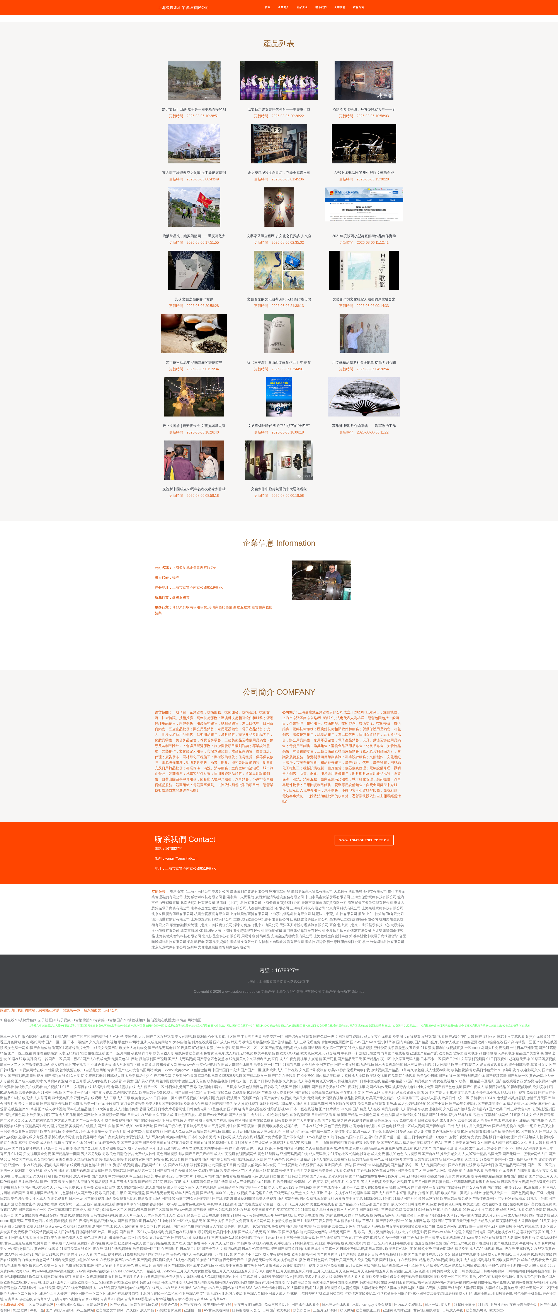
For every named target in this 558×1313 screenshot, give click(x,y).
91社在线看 (242, 1210)
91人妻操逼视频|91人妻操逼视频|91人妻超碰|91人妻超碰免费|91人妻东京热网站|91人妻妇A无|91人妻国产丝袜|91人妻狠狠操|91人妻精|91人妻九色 (400, 1288)
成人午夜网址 (54, 1170)
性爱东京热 (136, 1131)
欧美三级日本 (105, 1187)
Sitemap (358, 991)
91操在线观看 (78, 1215)
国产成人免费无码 (178, 1131)
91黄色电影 (387, 1126)
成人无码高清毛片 (142, 1148)
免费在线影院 (535, 1210)
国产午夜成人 (473, 1087)
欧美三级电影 (425, 1226)
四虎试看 (115, 1081)
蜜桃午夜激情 (459, 1137)
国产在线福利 (482, 1243)
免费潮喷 (239, 1092)
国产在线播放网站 (147, 1120)
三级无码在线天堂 (288, 1193)
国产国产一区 (251, 1070)
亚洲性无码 (499, 1304)
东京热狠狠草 (299, 1115)
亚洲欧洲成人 (272, 1070)
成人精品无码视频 (239, 1053)
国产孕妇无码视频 (457, 1243)
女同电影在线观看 (72, 1265)
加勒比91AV (85, 1260)
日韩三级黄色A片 (517, 1109)
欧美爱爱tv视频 (330, 1170)
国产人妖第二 (239, 1115)
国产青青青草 (327, 1254)
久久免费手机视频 (103, 1042)
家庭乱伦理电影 (206, 1076)
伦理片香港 (530, 1237)
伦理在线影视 (221, 1182)
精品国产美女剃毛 (530, 1053)
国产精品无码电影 (162, 1048)
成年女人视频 (448, 1042)
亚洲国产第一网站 (338, 1165)
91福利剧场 (206, 1098)
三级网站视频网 (41, 1232)
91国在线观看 (471, 1131)
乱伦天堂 (308, 1237)
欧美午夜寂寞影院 (111, 1137)
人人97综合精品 (474, 1154)
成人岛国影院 (155, 1187)
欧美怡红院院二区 (465, 1064)
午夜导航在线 (192, 1148)
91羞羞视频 (217, 1109)
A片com (467, 1237)
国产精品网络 (240, 1243)
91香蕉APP (60, 1037)
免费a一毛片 (527, 1126)
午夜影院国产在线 (53, 1215)
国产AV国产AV (361, 1042)
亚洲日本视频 (172, 1120)
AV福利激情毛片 (20, 1249)
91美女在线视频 (441, 1081)
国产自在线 (430, 1154)
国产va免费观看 (215, 1115)
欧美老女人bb (142, 1098)
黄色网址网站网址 (238, 1226)
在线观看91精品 (413, 1260)
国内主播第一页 (216, 1148)
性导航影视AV (278, 1109)
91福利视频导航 (519, 1087)
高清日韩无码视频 (207, 1131)
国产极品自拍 (292, 1232)
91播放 (300, 1260)
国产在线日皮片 (506, 1243)
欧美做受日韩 (427, 1076)
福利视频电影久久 (39, 1187)
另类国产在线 (22, 1159)
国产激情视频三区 (483, 1198)
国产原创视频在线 (471, 1076)
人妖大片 (401, 1232)
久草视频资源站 (56, 1081)
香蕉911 (58, 1048)
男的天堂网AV (480, 1126)
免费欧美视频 (208, 1170)
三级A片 (368, 1221)
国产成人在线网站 (29, 1081)
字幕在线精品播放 (489, 1176)
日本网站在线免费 (217, 1092)
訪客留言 (358, 7)
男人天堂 (275, 1187)
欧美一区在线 (94, 1104)
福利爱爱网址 (200, 1165)
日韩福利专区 (86, 1232)
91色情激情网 (200, 1070)
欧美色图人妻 (163, 1053)
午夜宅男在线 (72, 1143)
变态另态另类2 (288, 1210)
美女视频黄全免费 (37, 1154)
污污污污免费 (64, 1187)
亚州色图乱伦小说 (188, 1115)
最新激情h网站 (149, 1198)
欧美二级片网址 (344, 1226)
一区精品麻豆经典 (481, 1081)
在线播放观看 (473, 1170)
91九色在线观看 (449, 1210)
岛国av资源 (354, 1137)
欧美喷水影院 (542, 1087)
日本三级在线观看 (336, 1304)
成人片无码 (491, 1215)
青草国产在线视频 (395, 1053)
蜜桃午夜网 (540, 1170)
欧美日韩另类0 (150, 1092)
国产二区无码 (377, 1243)
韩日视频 (66, 1148)
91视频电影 (291, 1064)
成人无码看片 (319, 1154)
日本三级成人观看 (123, 1182)
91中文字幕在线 (462, 1092)
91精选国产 (423, 1148)
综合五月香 (77, 1081)
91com (518, 1187)
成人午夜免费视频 (293, 1059)
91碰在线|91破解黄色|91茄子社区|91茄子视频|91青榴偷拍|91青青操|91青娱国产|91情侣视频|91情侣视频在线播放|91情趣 (93, 1020)
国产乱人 (546, 1131)
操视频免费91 (348, 1081)
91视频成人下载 (250, 1159)
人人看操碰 (408, 1109)
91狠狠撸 (486, 1053)
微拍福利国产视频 (153, 1059)
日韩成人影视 (117, 1076)
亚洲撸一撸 (193, 1310)
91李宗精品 (309, 1210)
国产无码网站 (369, 1210)
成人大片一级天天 (133, 1215)
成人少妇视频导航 (412, 1104)
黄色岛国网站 (143, 1070)
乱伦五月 (352, 1210)
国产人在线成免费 (97, 1059)
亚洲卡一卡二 (349, 1187)
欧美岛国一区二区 (234, 1170)
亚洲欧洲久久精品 (70, 1304)
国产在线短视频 (328, 1237)
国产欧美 (496, 1109)
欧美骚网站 (435, 1221)
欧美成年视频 (437, 1260)
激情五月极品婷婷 (256, 1042)
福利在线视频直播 (450, 1048)
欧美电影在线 (495, 1170)
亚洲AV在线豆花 (526, 1226)
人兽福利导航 (528, 1221)
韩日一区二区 (10, 1064)
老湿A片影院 (338, 1176)
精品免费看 (390, 1109)
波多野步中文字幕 (349, 1198)
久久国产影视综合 (313, 1070)
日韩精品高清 (362, 1159)
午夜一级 (37, 1310)
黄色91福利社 (203, 1254)
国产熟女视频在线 (26, 1148)
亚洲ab (391, 1104)
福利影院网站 (170, 1081)
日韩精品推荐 (228, 1187)
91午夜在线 (94, 1249)
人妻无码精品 (68, 1053)
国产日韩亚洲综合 (390, 1221)
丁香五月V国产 (419, 1182)
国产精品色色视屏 (448, 1087)
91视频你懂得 (362, 1120)
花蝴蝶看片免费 (77, 1048)
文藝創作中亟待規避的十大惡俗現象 (279, 489)
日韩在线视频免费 (144, 1304)
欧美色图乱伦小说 (120, 1154)
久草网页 (472, 1159)
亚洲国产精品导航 (424, 1053)
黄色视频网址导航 (446, 1131)
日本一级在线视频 (304, 1109)
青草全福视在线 (254, 1109)
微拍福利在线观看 (36, 1037)
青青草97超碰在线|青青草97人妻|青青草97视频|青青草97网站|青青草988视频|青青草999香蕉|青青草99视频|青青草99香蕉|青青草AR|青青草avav (115, 1299)
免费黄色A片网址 (124, 1059)
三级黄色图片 (34, 1221)
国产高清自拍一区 (32, 1210)
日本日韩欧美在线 (47, 1237)
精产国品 (18, 1193)
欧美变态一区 (273, 1037)
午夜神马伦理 (529, 1243)
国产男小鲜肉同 (146, 1081)
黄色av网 (381, 1159)
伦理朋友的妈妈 (249, 1165)
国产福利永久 (485, 1037)
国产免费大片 (212, 1249)
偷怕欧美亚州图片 (335, 1042)
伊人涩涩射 (422, 1131)
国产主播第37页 (305, 1221)
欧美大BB (153, 1104)
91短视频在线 (541, 1254)
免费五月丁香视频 (357, 1170)
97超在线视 (262, 1226)
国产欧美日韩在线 (156, 1143)
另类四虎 (308, 1064)
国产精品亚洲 (443, 1148)
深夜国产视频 (280, 1249)
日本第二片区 (190, 1249)
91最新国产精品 (345, 1115)
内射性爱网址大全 (162, 1215)
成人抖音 (11, 1254)
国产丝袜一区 (517, 1076)
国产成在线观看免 (305, 1304)
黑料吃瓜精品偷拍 (81, 1109)
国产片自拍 (106, 1126)
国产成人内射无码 (227, 1042)
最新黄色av (118, 1237)
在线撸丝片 (16, 1109)
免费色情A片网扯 (94, 1165)
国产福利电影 (436, 1126)
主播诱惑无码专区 (258, 1260)
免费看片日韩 (367, 1254)
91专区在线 (93, 1143)
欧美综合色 (302, 1310)
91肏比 (167, 1226)
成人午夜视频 (224, 1154)
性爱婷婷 (547, 1137)
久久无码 (222, 1243)
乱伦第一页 (49, 1148)
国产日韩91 (451, 1059)
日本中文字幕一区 (325, 1249)
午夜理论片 (170, 1249)
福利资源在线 (70, 1070)
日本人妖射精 (538, 1143)
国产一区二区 (56, 1042)
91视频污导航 (537, 1198)
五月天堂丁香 (159, 1237)
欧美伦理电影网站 (208, 1087)
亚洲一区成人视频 (411, 1126)
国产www (435, 1232)
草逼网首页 (539, 1064)
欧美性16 (465, 1120)
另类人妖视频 (371, 1182)
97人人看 (85, 1254)
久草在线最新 (206, 1187)
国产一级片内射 (118, 1053)
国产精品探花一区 (404, 1165)
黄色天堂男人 (326, 1081)
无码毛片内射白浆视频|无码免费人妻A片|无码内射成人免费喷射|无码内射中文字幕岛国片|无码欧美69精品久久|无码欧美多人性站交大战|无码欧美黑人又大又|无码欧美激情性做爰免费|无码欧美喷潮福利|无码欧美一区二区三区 (295, 1277)
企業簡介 (283, 7)
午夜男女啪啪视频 (248, 1304)
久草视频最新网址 (112, 1115)
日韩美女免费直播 (239, 1221)
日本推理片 (184, 1176)
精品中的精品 (392, 1081)
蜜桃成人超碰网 (281, 1265)
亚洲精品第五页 (372, 1148)
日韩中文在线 (370, 1081)
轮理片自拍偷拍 (488, 1182)
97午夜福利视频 (352, 1087)
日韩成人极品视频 (514, 1215)
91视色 (474, 1115)
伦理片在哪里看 (519, 1170)
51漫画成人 (362, 1131)
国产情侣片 (69, 1254)
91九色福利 (64, 1193)
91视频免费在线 (72, 1249)
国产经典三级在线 (168, 1126)
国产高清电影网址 (243, 1148)
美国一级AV (72, 1059)
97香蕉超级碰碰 (384, 1170)
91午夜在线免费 (346, 1148)
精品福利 (94, 1210)
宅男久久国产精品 (197, 1198)
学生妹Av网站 (129, 1042)
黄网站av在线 (125, 1260)
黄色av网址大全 (541, 1076)
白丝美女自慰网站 (36, 1260)
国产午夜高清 (50, 1182)
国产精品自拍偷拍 (363, 1176)
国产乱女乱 (381, 1204)
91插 (466, 1210)
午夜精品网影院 (34, 1126)
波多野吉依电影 (404, 1087)
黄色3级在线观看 (427, 1310)
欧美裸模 (30, 1059)
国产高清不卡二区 (248, 1254)
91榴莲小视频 (51, 1092)
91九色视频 (365, 1064)
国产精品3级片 (426, 1042)
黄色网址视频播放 (170, 1154)
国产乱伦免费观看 (101, 1204)
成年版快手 (467, 1226)
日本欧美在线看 (306, 1215)
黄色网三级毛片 (96, 1237)
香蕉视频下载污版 (163, 1204)
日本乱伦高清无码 (256, 1249)
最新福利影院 (244, 1198)
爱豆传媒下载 (395, 1237)
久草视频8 (278, 1143)
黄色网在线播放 (46, 1249)
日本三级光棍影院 (418, 1064)
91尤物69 (441, 1137)
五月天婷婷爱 (486, 1148)
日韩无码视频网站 (412, 1176)
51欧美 (460, 1081)
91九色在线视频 (235, 1193)
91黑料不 (274, 1232)
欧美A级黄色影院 (543, 1182)
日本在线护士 (312, 1126)
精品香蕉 (514, 1104)
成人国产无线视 (86, 1193)
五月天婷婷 (521, 1254)
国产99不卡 (362, 1165)
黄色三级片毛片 (386, 1120)
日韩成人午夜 (453, 1310)
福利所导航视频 (60, 1176)
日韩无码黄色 (97, 1304)
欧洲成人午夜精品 (197, 1104)
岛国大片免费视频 (495, 1048)
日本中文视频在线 (338, 1193)
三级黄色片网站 (435, 1170)
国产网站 (234, 1109)
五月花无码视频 (77, 1170)
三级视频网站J (222, 1237)
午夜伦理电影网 (430, 1109)
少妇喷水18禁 (259, 1170)
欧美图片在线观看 (406, 1037)
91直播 (515, 1115)
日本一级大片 (10, 1037)
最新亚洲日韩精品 (25, 1131)
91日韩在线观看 (401, 1243)
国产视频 (144, 1260)
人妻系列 (388, 1092)
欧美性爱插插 (461, 1070)
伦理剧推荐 (362, 1193)
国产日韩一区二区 (188, 1092)
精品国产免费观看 (268, 1137)
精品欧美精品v (304, 1226)
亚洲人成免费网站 (154, 1042)
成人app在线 (97, 1081)
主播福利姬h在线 (295, 1131)
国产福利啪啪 (172, 1104)
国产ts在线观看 (26, 1215)
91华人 (168, 1092)
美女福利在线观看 (488, 1237)
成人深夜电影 (504, 1053)
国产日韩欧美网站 (295, 1176)
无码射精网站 (269, 1104)
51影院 (483, 1304)
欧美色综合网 (14, 1048)
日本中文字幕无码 (202, 1137)
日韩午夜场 (172, 1182)
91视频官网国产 (140, 1159)
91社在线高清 (22, 1098)
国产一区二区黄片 (541, 1165)
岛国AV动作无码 (378, 1087)
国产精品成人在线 (366, 1109)
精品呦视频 (232, 1249)
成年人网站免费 (187, 1193)
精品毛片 (338, 1182)
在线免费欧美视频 (189, 1053)
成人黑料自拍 (269, 1176)
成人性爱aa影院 (437, 1070)
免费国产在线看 (516, 1176)
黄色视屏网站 (86, 1137)
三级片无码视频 (325, 1310)
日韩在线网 (202, 1143)
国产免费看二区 (410, 1170)
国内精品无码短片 (330, 1076)
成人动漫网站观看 (308, 1048)
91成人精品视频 (360, 1048)
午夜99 (212, 1204)
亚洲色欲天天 (101, 1064)
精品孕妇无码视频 (416, 1143)
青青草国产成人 (119, 1070)
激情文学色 (283, 1221)
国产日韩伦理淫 (180, 1265)
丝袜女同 (269, 1165)
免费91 (531, 1092)
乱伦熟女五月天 (407, 1048)
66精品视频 (381, 1165)
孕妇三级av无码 (542, 1193)
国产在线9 (302, 1092)
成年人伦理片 (454, 1232)
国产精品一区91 (131, 1232)
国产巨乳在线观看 (282, 1076)
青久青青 (326, 1221)
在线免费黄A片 (237, 1059)
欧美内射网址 (176, 1137)
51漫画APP (280, 1170)
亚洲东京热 (324, 1064)
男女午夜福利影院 (400, 1226)
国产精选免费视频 (333, 1215)
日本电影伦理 (28, 1182)
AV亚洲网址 (144, 1126)
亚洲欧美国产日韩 (506, 1260)
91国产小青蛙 (437, 1104)
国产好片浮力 (329, 1109)
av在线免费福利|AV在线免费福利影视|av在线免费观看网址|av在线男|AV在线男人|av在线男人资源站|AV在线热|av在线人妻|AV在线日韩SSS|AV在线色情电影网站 (162, 1288)
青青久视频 (64, 1159)
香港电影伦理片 (365, 1126)
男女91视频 (465, 1176)
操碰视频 (112, 1104)
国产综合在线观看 (298, 1037)
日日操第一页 (163, 1098)
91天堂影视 (418, 1232)
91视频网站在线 (31, 1070)
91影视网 (333, 1053)
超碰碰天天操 (519, 1059)
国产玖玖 (179, 1243)
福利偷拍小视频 (209, 1037)
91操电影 (165, 1221)
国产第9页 (99, 1176)
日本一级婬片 (77, 1042)
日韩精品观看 (321, 1115)
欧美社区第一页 (189, 1215)
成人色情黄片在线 (487, 1120)
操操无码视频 (399, 1187)
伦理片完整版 (57, 1126)
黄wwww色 (186, 1064)
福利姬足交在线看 (29, 1170)
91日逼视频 (228, 1204)
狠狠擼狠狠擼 (162, 1260)
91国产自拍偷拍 (38, 1048)
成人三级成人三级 (116, 1098)
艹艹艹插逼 (320, 1143)
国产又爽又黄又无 (14, 1120)
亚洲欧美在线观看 (88, 1098)
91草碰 (31, 1109)
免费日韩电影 (95, 1076)
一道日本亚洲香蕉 (524, 1048)
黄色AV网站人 (181, 1254)
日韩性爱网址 (287, 1165)
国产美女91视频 (46, 1254)
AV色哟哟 (530, 1148)
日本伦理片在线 (260, 1193)
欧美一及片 (366, 1232)
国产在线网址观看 (462, 1165)
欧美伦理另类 (367, 1260)
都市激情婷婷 (406, 1115)
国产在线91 (125, 1126)
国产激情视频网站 (36, 1064)
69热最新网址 (384, 1215)
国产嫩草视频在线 (422, 1254)
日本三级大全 (21, 1176)
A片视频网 (413, 1154)
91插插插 (433, 1193)
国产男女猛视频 (220, 1210)
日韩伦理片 (416, 1204)
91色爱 (431, 1204)
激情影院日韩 (435, 1215)
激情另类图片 (62, 1098)
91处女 (526, 1115)
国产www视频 (181, 1210)
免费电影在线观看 (371, 1104)
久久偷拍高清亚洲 (319, 1148)
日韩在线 (291, 1070)
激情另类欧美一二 (496, 1193)
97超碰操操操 (465, 1304)
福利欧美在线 (470, 1215)
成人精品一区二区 (150, 1087)
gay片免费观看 (380, 1304)
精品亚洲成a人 (105, 1221)
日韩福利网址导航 (378, 1198)
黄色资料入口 (72, 1237)
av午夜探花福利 (318, 1182)
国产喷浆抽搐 (172, 1198)
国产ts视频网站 (197, 1159)
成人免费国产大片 (433, 1165)
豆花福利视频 (464, 1182)
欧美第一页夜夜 (334, 1048)
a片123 (288, 1187)
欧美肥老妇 (472, 1204)
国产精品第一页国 (66, 1154)
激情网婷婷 (385, 1232)
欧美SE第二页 (452, 1193)
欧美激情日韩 (487, 1165)
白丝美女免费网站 (104, 1048)
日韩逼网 (148, 1064)
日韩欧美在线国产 (278, 1087)
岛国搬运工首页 (224, 1165)
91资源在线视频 (121, 1165)
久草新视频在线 (86, 1159)
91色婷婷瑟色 (278, 1115)
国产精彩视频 (18, 1076)
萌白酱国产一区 (50, 1059)
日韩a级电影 (137, 1210)
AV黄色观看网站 (250, 1087)
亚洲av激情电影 (169, 1148)
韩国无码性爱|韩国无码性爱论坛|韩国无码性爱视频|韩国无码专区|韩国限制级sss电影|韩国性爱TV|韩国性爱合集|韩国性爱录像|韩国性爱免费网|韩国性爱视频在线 (263, 1282)
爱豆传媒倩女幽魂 (410, 1092)
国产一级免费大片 (90, 1120)
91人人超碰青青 (126, 1226)
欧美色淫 (446, 1053)
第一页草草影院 (59, 1210)
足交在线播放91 (538, 1037)
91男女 (128, 1081)
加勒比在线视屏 (511, 1204)
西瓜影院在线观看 (402, 1076)
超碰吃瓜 (25, 1137)
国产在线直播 (327, 1187)
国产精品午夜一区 (377, 1059)
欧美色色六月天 (312, 1053)
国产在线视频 (178, 1165)
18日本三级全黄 (288, 1237)
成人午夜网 (306, 1081)
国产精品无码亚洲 (513, 1165)
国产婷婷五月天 (541, 1176)
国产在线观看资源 (509, 1081)
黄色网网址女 (87, 1115)
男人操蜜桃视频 (246, 1104)
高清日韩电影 (476, 1232)
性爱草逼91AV (186, 1170)
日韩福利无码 (486, 1226)
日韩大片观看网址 (172, 1109)
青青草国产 (99, 1170)
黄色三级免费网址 (338, 1126)
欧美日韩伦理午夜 (399, 1249)
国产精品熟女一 (255, 1076)
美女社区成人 (35, 1198)
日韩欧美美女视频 (515, 1182)
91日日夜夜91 (497, 1059)
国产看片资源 (102, 1092)
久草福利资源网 (41, 1120)
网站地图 (194, 1020)
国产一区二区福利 (22, 1053)
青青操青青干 (233, 1260)
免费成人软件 (145, 1154)
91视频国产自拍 (250, 1098)
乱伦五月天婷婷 (297, 1204)
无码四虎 (314, 1098)
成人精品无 (193, 1221)
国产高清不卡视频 (54, 1104)
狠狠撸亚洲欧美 (472, 1042)
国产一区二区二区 (250, 1048)
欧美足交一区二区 (268, 1064)
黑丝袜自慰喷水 (331, 1210)
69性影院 (51, 1070)
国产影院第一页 (249, 1126)
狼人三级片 (143, 1265)
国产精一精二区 (322, 1131)
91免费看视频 (57, 1221)
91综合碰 (364, 1204)
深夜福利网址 (238, 1120)
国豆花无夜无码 (41, 1304)
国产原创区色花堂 (211, 1059)
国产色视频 (520, 1193)
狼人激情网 (512, 1237)
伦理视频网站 (246, 1154)
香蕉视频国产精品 (40, 1193)
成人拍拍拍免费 (126, 1109)
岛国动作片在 (527, 1159)
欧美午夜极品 (264, 1053)
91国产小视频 (213, 1221)
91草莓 (111, 1243)
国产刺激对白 (389, 1260)
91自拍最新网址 (94, 1070)
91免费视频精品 (134, 1254)
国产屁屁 (330, 1059)
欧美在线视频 (50, 1131)
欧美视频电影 (283, 1260)
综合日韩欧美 (519, 1064)
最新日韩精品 (495, 1087)
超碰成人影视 (430, 1098)
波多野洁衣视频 (536, 1081)
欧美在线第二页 (368, 1310)
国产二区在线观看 (160, 1037)
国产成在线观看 (250, 1204)
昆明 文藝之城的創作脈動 (194, 299)
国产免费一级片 (325, 1037)
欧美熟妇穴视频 (395, 1182)
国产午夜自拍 (191, 1304)
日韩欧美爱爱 (428, 1120)
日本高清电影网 (315, 1104)
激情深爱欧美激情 (113, 1159)
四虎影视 (76, 1104)
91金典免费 (85, 1187)
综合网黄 (455, 1170)
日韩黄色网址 (442, 1182)
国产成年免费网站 (463, 1104)
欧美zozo (496, 1310)
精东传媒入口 (166, 1064)
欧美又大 (299, 1098)
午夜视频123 (165, 1176)
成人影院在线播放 (239, 1064)
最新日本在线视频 (466, 1254)
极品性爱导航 (354, 1098)
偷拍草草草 (124, 1204)
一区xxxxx (472, 1048)
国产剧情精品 (281, 1042)
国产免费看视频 (228, 1176)
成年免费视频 (203, 1265)
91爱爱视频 (9, 1092)
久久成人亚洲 (313, 1193)
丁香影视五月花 (12, 1187)
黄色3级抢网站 (33, 1042)
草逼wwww (53, 1226)
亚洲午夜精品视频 (95, 1182)
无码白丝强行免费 (410, 1215)
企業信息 (339, 7)
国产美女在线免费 (538, 1204)
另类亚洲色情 (182, 1076)
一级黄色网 (367, 1115)
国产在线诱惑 (539, 1215)
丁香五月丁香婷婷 (355, 1237)
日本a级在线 (505, 1249)
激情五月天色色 (194, 1081)
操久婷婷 (344, 1120)
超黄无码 (17, 1221)
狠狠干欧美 (111, 1143)
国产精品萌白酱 (129, 1221)
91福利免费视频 (63, 1260)
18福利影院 (101, 1087)
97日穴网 (224, 1137)
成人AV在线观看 (482, 1249)
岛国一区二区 (505, 1159)
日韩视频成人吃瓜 (246, 1310)
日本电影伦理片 (505, 1137)
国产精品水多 (181, 1237)
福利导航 (241, 1143)
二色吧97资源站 (125, 1092)
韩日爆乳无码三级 (179, 1087)
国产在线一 (447, 1076)
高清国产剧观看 (86, 1148)
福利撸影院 (517, 1098)
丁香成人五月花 (63, 1115)
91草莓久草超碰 (412, 1070)
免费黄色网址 (446, 1226)
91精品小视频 (305, 1265)
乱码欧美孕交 (272, 1126)
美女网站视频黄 (448, 1237)
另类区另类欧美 (93, 1154)
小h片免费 (426, 1087)
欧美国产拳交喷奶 (380, 1098)
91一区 (178, 1221)
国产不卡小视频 (510, 1148)
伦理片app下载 (358, 1070)
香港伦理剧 (148, 1109)
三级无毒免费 (391, 1210)
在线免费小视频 (39, 1165)
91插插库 (184, 1048)
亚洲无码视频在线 (294, 1154)
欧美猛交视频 (376, 1076)
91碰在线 (15, 1059)
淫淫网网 (191, 1120)
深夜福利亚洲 (506, 1221)
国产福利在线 (54, 1076)
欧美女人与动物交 (133, 1048)
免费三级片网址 (277, 1304)
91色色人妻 (386, 1115)
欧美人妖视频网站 (270, 1198)
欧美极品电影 (217, 1081)
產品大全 (302, 7)
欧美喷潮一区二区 (147, 1249)
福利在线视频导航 (118, 1249)
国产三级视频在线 (108, 1254)
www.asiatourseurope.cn (364, 840)
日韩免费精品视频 (354, 1249)
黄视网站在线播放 (83, 1126)
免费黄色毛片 (214, 1053)
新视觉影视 (135, 1137)
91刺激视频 (301, 1249)
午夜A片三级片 (443, 1143)
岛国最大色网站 (316, 1232)
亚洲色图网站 (443, 1249)
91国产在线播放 (448, 1187)
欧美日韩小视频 (225, 1232)
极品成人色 (249, 1176)
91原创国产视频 (259, 1092)
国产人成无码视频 (182, 1059)
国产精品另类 (158, 1254)
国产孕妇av (119, 1304)
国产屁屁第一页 (139, 1170)
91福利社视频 (222, 1143)
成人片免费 (82, 1176)
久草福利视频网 (473, 1059)
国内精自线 (405, 1042)
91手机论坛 (283, 1243)
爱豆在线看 (8, 1143)
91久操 (346, 1109)
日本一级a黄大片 (438, 1304)
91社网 (16, 1154)
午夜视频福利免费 (393, 1254)
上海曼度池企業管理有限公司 (183, 7)
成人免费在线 (242, 1137)
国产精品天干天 (350, 1059)
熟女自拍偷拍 (44, 1159)
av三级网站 (85, 1310)
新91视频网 (302, 1087)
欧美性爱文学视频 (110, 1310)
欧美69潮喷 (337, 1070)
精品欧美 (461, 1249)
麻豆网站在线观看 (399, 1148)
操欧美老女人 (450, 1154)
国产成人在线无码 (252, 1232)
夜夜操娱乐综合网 (523, 1304)
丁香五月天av (264, 1237)
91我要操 (177, 1159)
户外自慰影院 (224, 1048)
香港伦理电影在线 (210, 1064)
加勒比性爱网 (369, 1053)
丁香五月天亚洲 (457, 1221)
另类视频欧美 (305, 1187)
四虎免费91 (306, 1076)
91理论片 (269, 1182)
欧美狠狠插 (342, 1159)
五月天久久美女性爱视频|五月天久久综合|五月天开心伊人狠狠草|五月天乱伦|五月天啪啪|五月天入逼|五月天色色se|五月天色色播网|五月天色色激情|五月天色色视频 (303, 1271)
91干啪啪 (215, 1260)
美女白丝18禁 (150, 1226)
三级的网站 (372, 1265)
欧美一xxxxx (164, 1070)
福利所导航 (201, 1237)
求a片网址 (529, 1104)
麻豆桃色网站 (317, 1260)
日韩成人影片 (457, 1126)
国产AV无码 (371, 1092)
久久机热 (290, 1081)
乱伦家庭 (271, 1059)
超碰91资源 (373, 1137)
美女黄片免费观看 (14, 1232)
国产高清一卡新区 (77, 1092)
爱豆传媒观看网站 (494, 1064)
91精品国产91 (428, 1115)
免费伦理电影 (481, 1137)
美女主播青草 (28, 1104)
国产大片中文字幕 (307, 1120)
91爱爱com (404, 1131)
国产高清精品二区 (518, 1042)
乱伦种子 (117, 1037)
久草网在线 (83, 1087)
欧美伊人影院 (40, 1115)
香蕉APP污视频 (298, 1143)
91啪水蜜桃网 (355, 1243)
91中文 (162, 1165)
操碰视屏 (37, 1076)
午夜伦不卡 (349, 1053)
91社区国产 (231, 1037)
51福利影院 (244, 1237)
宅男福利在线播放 (512, 1198)
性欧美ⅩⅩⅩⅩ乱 (287, 1053)
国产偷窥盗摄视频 (279, 1048)
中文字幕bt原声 (120, 1176)
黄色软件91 (511, 1131)
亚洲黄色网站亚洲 (397, 1310)
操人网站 (347, 1310)
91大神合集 (104, 1109)
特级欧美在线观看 (29, 1087)
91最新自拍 (492, 1131)
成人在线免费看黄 (374, 1187)
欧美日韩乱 (117, 1170)
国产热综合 (539, 1120)
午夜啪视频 (335, 1243)
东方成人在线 (64, 1120)
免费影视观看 (226, 1098)
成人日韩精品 (64, 1232)
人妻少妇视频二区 (113, 1148)
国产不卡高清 (293, 1137)
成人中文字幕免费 (485, 1210)
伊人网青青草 (543, 1115)
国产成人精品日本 (385, 1193)
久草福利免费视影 (330, 1265)
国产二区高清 (158, 1210)
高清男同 (160, 1265)
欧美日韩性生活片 (113, 1193)
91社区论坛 (267, 1148)
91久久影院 (75, 1076)
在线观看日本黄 (311, 1165)
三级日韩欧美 (143, 1176)
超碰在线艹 (292, 1126)
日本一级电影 (453, 1159)
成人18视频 (17, 1226)
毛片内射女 (473, 1193)
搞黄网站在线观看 (66, 1165)
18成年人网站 (292, 1104)
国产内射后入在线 (209, 1226)
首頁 (267, 7)
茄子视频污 (81, 1064)
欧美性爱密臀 (25, 1204)
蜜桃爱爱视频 (383, 1048)
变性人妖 (467, 1037)
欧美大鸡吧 (35, 1226)
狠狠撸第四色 (32, 1265)
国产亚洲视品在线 (157, 1243)
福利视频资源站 (351, 1037)
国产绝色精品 (391, 1143)
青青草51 (410, 1210)
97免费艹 (487, 1159)
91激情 (201, 1260)
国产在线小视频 (499, 1187)
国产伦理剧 (136, 1193)
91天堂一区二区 (114, 1210)
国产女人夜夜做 (474, 1187)
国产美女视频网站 (223, 1159)
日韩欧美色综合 (12, 1198)
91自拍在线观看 (92, 1053)
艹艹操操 (230, 1087)
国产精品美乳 (222, 1104)
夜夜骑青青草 (141, 1053)
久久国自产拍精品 (457, 1109)
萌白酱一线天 (273, 1204)
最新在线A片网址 (61, 1137)
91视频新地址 (303, 1243)
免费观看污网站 (124, 1198)
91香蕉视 (427, 1048)
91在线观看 (105, 1260)
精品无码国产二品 (343, 1232)
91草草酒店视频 (543, 1059)
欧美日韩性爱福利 (291, 1182)
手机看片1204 (481, 1098)
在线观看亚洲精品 (516, 1120)
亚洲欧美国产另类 (343, 1260)
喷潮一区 (7, 1170)
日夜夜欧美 (283, 1120)
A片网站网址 (264, 1221)
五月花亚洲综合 (224, 1126)
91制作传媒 (336, 1137)
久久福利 (40, 1176)
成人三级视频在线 (247, 1182)
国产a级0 (452, 1037)
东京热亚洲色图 (256, 1265)
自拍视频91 (52, 1087)
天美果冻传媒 (466, 1143)
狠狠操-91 (161, 1159)
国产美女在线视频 (278, 1098)
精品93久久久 (516, 1143)
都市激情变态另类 (441, 1176)
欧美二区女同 (108, 1232)
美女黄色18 (71, 1182)
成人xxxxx (399, 1204)
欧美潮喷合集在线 (217, 1304)
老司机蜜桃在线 (123, 1087)
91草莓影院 (507, 1070)
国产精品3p (348, 1204)
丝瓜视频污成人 (130, 1243)
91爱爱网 (20, 1310)
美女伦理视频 (185, 1037)
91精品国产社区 (405, 1198)
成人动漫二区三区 (181, 1187)
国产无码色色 (274, 1159)
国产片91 (329, 1120)
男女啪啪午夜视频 (343, 1104)
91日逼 (320, 1243)
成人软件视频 (50, 1143)
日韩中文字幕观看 (511, 1037)
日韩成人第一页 (241, 1081)
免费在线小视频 (488, 1092)
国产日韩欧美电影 (268, 1081)
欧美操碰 (324, 1226)
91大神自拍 (178, 1042)
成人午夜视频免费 (277, 1254)
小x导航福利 (154, 1232)
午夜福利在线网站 (495, 1115)
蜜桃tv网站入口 (536, 1154)
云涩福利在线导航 (454, 1115)
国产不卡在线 (344, 1064)
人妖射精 (315, 1059)
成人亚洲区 (448, 1120)
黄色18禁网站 (268, 1154)
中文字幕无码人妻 (406, 1059)
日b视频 (250, 1131)
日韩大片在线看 (139, 1115)
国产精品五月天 (342, 1143)
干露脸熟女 (524, 1249)
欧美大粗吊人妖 (483, 1221)
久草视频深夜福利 (320, 1198)
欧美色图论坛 (29, 1092)
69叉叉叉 (444, 1254)
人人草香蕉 (42, 1098)
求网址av (359, 1304)
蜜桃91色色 (395, 1154)
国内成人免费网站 (408, 1304)
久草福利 (257, 1059)
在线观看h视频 (432, 1037)
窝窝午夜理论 (294, 1198)
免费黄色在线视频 (179, 1232)
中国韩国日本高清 (226, 1070)
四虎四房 (505, 1226)
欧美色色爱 (169, 1304)
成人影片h (258, 1115)
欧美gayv (181, 1070)
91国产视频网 (163, 1170)
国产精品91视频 (360, 1215)
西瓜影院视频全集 (428, 1243)
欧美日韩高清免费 (454, 1198)
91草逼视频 (347, 1254)
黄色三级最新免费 (18, 1243)
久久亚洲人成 (163, 1115)
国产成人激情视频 (52, 1109)
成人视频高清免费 (196, 1182)
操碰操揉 (456, 1260)
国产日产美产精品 (199, 1154)
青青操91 (504, 1254)
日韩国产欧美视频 (276, 1310)
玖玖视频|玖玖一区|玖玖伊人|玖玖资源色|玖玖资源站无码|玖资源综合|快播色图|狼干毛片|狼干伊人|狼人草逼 (464, 1265)
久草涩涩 (40, 1137)
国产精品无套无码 (160, 1193)
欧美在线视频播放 (216, 1215)
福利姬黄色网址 (16, 1115)
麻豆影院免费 (138, 1237)
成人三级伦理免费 (306, 1042)
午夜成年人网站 (64, 1243)
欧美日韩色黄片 (485, 1070)
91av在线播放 (315, 1137)
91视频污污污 (241, 1215)
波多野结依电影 (465, 1053)
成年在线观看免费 (535, 1260)
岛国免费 (495, 1154)
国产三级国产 (131, 1143)
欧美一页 (51, 1265)
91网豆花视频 (186, 1098)
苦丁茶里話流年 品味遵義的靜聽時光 (194, 362)
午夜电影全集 (350, 1092)
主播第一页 (99, 1131)
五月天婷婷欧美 (132, 1104)
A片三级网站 (259, 1143)
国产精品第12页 (150, 1182)
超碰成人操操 (354, 1076)
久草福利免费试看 (77, 1226)
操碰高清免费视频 (325, 1092)
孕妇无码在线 (262, 1243)
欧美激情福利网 (303, 1254)
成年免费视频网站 (119, 1120)
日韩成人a (489, 1254)
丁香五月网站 (204, 1176)
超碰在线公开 (263, 1215)
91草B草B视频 (230, 1076)
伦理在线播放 (47, 1053)
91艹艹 (67, 1087)
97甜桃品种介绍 (412, 1193)
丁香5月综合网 (383, 1131)
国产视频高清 (496, 1076)
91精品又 (377, 1237)
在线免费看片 (57, 1198)
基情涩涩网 (343, 1131)
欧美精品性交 (139, 1076)
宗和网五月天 (232, 1131)
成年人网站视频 (512, 1210)
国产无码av (318, 1176)
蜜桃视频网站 (145, 1165)
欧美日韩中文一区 (456, 1098)
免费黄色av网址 (450, 1204)
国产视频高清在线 (492, 1104)
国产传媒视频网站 (98, 1198)
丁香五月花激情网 (304, 1170)
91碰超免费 (423, 1249)
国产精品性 (100, 1037)
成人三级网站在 (269, 1131)
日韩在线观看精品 (428, 1159)
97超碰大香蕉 (202, 1048)
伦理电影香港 (359, 1154)
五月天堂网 (354, 1265)
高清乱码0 (480, 1109)
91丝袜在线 (427, 1210)
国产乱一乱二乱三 (397, 1137)
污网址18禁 (224, 1254)
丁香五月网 (117, 1131)
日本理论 (150, 1221)
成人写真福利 (155, 1137)
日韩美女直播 (422, 1137)
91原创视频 (203, 1232)
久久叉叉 (353, 1182)
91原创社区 (339, 1154)
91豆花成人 (533, 1187)
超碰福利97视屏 (528, 1232)
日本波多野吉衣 (401, 1159)
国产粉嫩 (200, 1210)
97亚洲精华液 (384, 1042)
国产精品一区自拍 (253, 1187)
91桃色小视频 (184, 1260)
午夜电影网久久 (529, 1070)
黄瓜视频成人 (528, 1137)
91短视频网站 (415, 1221)
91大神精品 (441, 1064)
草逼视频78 (154, 1131)
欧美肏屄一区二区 (72, 1204)
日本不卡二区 (430, 1059)
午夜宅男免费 (160, 1076)
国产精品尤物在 (504, 1126)
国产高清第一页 (423, 1187)
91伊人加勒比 (322, 1159)
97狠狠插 (141, 1204)
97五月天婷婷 (182, 1143)
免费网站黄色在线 (291, 1148)
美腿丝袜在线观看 (324, 1204)
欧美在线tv (489, 1204)
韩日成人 (80, 1210)
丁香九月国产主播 (421, 1237)
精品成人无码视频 (371, 1226)
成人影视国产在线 (213, 1120)
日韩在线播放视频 (104, 1215)
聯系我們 (321, 7)
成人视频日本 (61, 1064)
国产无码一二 (512, 1154)
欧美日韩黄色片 (264, 1210)
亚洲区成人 (548, 1226)
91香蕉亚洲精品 (298, 1159)
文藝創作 (268, 991)
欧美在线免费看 (261, 1120)
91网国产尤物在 (99, 1265)
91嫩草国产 (42, 1243)
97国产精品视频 (415, 1081)
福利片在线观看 (200, 1042)
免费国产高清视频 (91, 1243)
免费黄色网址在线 (76, 1131)
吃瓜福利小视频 (513, 1092)
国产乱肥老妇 (222, 1198)
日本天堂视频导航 (389, 1064)
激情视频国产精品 (385, 1070)
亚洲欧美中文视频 (229, 1265)
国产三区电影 (184, 1226)
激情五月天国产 (539, 1098)
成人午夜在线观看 (378, 1037)
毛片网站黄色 (123, 1265)
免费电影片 (408, 1120)
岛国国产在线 (102, 1226)
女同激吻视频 (332, 1098)
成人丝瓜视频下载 (126, 1064)
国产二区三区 (80, 1037)
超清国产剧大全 (437, 1092)
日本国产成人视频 (18, 1237)
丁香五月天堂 (251, 1037)
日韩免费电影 (197, 1109)
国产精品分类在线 (325, 1087)
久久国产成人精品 (491, 1143)
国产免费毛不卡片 (200, 1243)
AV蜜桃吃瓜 (284, 1215)
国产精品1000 (211, 1193)
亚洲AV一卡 (17, 1165)
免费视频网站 (282, 1226)
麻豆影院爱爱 (28, 1143)
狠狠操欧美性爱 (368, 1143)
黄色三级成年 (464, 1148)
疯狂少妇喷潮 (47, 1204)
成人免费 (378, 1154)
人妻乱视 (7, 1081)
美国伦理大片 (134, 1037)
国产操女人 (529, 1131)
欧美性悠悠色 (477, 1310)
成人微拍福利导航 (477, 1260)
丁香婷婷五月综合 (197, 1126)
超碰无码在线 (428, 1198)
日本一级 (76, 1198)
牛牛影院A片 (388, 1176)
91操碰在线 (494, 1042)
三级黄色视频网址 (192, 1204)
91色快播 (500, 1098)
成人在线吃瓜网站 (130, 1187)
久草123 (453, 1215)
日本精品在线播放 (347, 1221)
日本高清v (376, 1249)
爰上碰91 (26, 1254)
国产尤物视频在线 (501, 1232)
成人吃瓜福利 (283, 1092)
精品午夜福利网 (80, 1221)
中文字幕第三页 (407, 1098)
